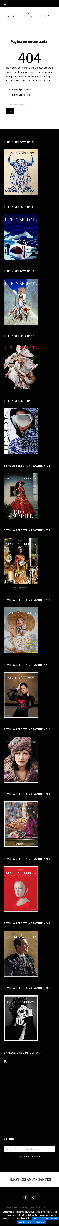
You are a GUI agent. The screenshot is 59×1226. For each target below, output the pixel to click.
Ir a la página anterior (22, 89)
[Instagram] (33, 1197)
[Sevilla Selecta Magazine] (29, 16)
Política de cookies (31, 1222)
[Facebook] (25, 1197)
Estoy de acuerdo (45, 1218)
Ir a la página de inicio (22, 94)
